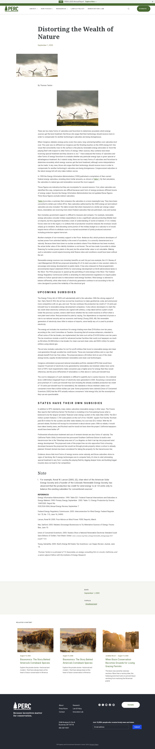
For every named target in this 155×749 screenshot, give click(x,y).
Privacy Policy (94, 744)
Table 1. (96, 179)
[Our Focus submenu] (52, 8)
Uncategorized (91, 604)
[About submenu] (37, 8)
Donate (131, 705)
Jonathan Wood (110, 656)
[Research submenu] (67, 8)
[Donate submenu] (148, 8)
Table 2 (41, 201)
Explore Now (90, 1)
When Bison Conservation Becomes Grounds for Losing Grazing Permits (120, 663)
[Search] (128, 8)
